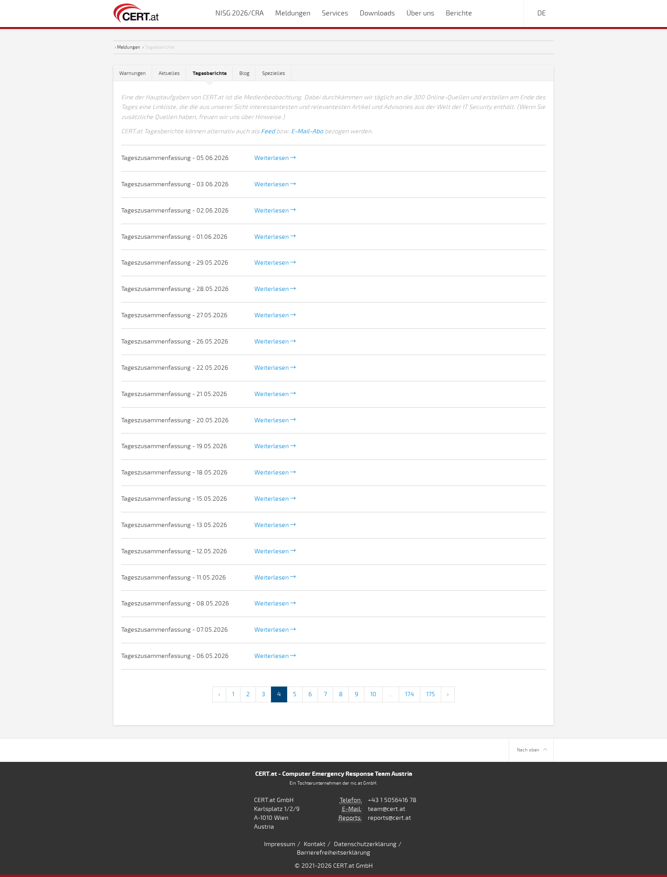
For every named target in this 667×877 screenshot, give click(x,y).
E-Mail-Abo (307, 131)
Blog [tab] (244, 73)
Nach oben (528, 750)
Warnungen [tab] (132, 73)
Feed (268, 131)
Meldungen (128, 47)
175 (430, 694)
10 (373, 694)
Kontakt (314, 844)
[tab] (210, 73)
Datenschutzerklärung (365, 844)
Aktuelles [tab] (169, 73)
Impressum (279, 844)
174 (409, 694)
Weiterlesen (272, 158)
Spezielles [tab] (273, 73)
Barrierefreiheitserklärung (333, 853)
